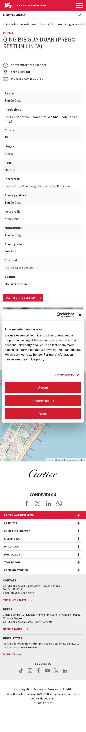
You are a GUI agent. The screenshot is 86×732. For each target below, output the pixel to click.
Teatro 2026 (12, 562)
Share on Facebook (27, 503)
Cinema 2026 (12, 539)
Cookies (53, 689)
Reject (43, 413)
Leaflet (50, 459)
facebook (39, 672)
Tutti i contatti (14, 600)
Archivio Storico (16, 570)
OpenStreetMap (65, 459)
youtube (47, 672)
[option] (43, 473)
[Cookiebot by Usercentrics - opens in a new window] (56, 315)
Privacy (38, 689)
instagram (30, 672)
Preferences (40, 400)
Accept (43, 387)
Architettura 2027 (17, 531)
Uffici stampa (12, 629)
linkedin (65, 672)
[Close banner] (80, 314)
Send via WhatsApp (59, 503)
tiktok (21, 672)
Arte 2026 (10, 523)
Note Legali (21, 689)
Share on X (37, 503)
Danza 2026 (11, 546)
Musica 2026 (12, 554)
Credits (68, 689)
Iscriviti (9, 654)
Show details (64, 374)
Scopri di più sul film (20, 298)
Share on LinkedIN (48, 503)
